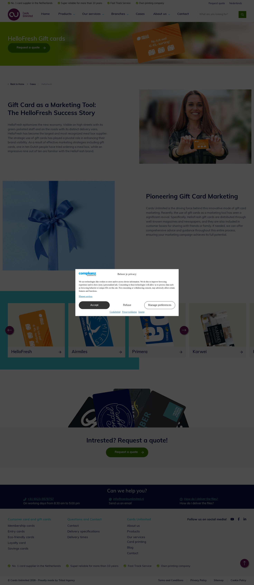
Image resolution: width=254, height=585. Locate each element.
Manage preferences (159, 305)
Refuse (127, 305)
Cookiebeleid (115, 312)
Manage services (85, 296)
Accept (94, 305)
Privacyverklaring (129, 312)
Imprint (141, 312)
